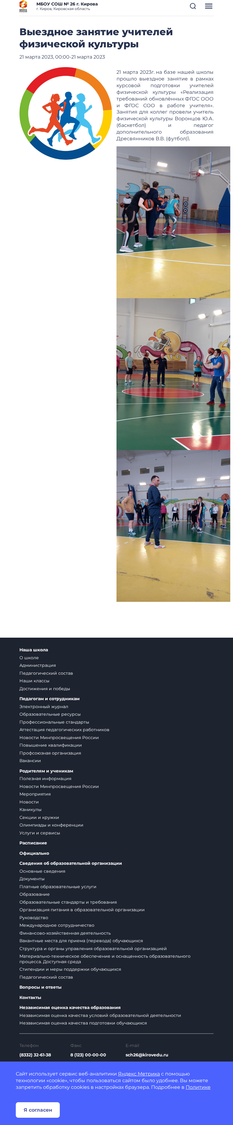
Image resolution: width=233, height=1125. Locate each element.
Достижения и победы (44, 688)
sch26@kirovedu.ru (147, 1055)
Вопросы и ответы (40, 987)
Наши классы (34, 681)
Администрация (37, 665)
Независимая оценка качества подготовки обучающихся (83, 1023)
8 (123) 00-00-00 (88, 1055)
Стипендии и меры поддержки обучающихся (70, 969)
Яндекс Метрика (139, 1074)
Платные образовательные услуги (57, 886)
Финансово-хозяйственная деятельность (65, 933)
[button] (193, 6)
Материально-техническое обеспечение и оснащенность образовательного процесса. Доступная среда (105, 958)
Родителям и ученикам (46, 771)
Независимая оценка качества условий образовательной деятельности (100, 1015)
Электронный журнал (43, 706)
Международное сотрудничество (56, 925)
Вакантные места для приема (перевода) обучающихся (81, 940)
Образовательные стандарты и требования (68, 902)
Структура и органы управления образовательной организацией (93, 948)
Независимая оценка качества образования (70, 1007)
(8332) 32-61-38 (35, 1055)
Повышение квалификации (50, 745)
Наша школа (33, 650)
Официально (34, 853)
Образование (34, 894)
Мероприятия (35, 794)
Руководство (33, 917)
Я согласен (38, 1110)
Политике (198, 1087)
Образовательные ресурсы (50, 714)
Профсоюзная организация (50, 753)
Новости (29, 802)
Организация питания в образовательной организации (82, 909)
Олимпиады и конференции (51, 825)
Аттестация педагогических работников (64, 729)
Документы (32, 878)
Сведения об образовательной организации (70, 863)
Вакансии (30, 760)
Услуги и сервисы (39, 833)
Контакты (30, 997)
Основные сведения (42, 871)
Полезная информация (45, 778)
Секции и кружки (39, 817)
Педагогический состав (46, 673)
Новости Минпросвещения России (59, 737)
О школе (29, 657)
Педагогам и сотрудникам (49, 698)
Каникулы (30, 809)
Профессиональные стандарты (54, 722)
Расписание (33, 843)
